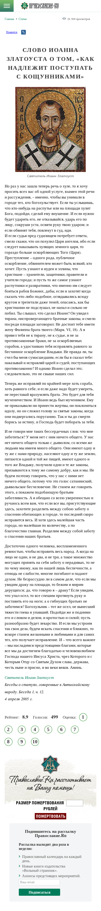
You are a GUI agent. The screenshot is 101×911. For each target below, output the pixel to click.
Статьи (23, 19)
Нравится (11, 32)
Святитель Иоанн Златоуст (29, 677)
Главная (9, 19)
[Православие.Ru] (39, 6)
